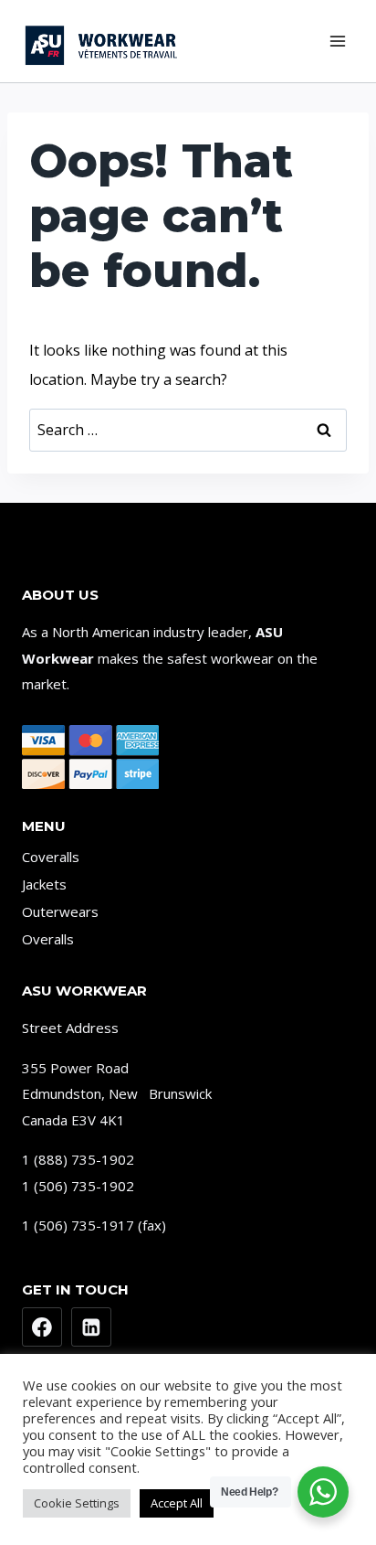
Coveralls (50, 856)
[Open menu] (337, 41)
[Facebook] (42, 1327)
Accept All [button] (177, 1503)
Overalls (48, 939)
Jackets (44, 884)
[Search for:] (188, 430)
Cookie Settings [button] (77, 1503)
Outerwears (60, 911)
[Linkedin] (91, 1327)
